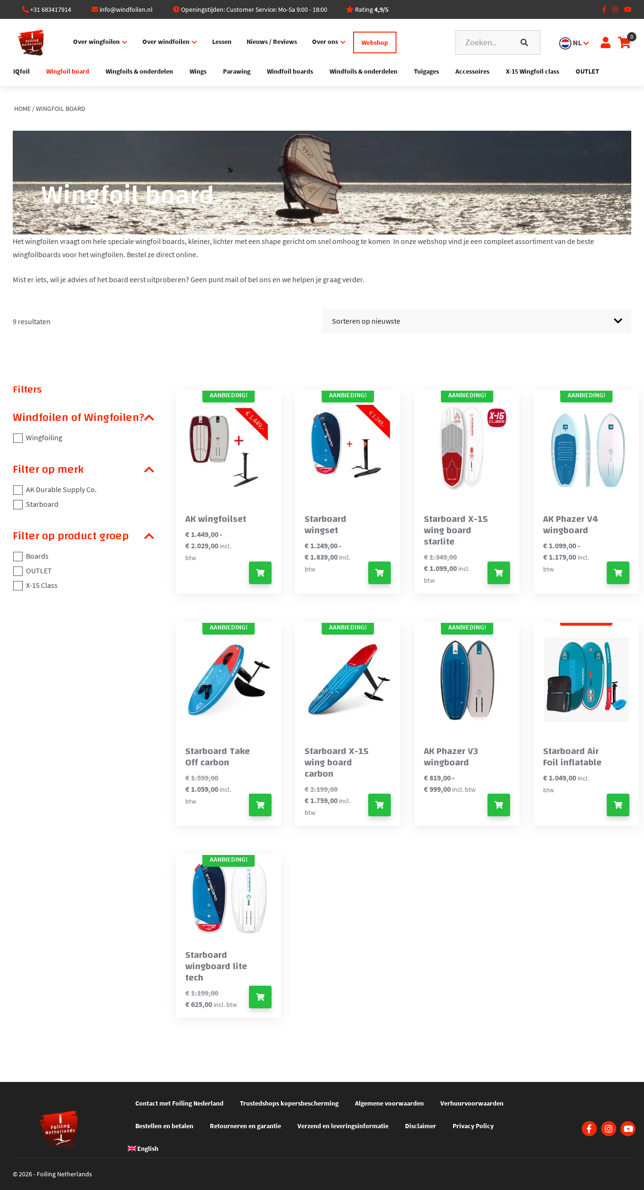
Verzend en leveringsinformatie (342, 1126)
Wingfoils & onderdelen (139, 71)
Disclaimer (420, 1126)
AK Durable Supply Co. (61, 489)
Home (22, 108)
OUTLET (587, 71)
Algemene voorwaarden (389, 1103)
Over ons (325, 41)
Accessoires (472, 71)
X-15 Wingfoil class (532, 71)
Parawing (236, 71)
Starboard (42, 504)
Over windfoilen (166, 41)
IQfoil (21, 71)
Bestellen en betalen (164, 1126)
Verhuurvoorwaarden (472, 1103)
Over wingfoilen (96, 41)
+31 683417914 (50, 9)
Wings (198, 71)
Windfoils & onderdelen (363, 71)
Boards (37, 556)
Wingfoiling (44, 437)
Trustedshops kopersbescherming (289, 1103)
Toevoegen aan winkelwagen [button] (498, 572)
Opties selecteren (260, 572)
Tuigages (426, 71)
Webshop (375, 42)
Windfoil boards (290, 71)
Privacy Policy (473, 1126)
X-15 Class (42, 585)
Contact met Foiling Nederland (179, 1103)
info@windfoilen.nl (126, 9)
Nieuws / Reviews (272, 41)
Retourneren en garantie (245, 1126)
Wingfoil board (67, 71)
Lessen (221, 41)
